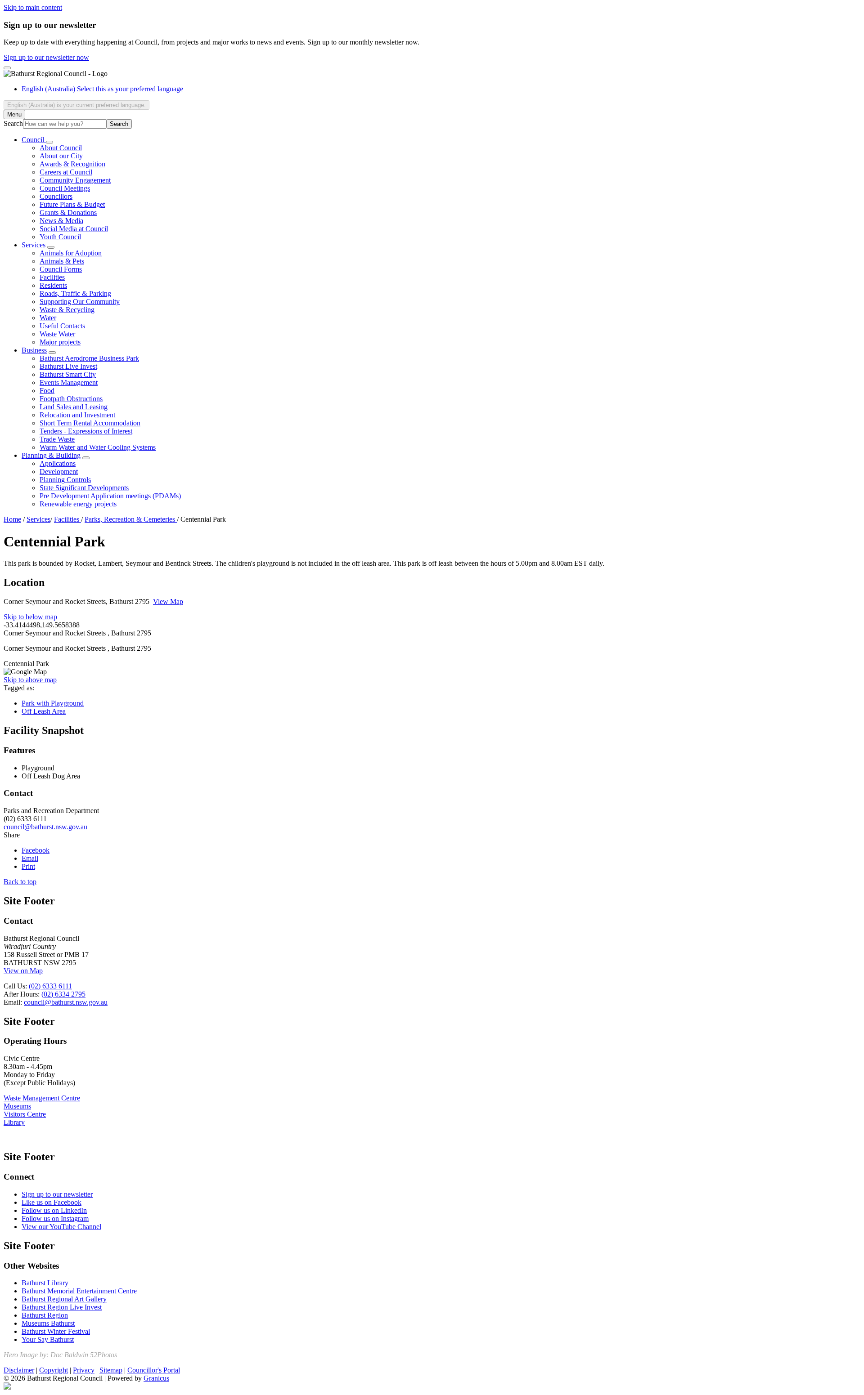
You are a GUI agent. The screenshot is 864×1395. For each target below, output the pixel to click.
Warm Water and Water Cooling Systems (98, 447)
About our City (61, 156)
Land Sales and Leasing (74, 407)
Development (59, 471)
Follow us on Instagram (55, 1218)
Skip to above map (30, 680)
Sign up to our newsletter (57, 1194)
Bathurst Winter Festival (56, 1331)
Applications (58, 463)
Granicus (156, 1378)
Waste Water (57, 334)
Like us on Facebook (51, 1202)
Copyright (53, 1370)
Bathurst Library (45, 1283)
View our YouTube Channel (61, 1226)
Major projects (60, 342)
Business (34, 350)
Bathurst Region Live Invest (62, 1307)
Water (48, 318)
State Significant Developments (84, 488)
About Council (61, 148)
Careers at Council (66, 172)
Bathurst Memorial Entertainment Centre (79, 1291)
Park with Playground (53, 703)
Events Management (69, 382)
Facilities (52, 277)
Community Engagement (75, 180)
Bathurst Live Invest (68, 366)
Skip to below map (30, 617)
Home (12, 519)
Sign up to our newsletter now (46, 57)
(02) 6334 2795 (63, 994)
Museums (17, 1106)
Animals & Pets (62, 261)
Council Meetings (65, 188)
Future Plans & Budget (72, 204)
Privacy (83, 1370)
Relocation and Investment (77, 415)
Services (33, 245)
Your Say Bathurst (48, 1339)
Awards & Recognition (72, 164)
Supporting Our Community (80, 301)
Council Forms (61, 269)
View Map (168, 601)
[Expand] (49, 142)
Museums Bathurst (48, 1323)
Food (47, 390)
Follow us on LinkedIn (54, 1210)
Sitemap (110, 1370)
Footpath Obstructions (71, 398)
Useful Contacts (62, 326)
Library (14, 1122)
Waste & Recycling (67, 309)
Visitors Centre (25, 1114)
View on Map (23, 971)
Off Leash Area (44, 711)
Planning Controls (65, 479)
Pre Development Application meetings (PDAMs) (110, 496)
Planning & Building (51, 455)
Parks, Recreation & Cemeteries (131, 519)
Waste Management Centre (42, 1098)
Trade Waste (57, 439)
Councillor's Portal (153, 1370)
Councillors (56, 196)
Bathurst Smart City (68, 374)
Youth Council (60, 237)
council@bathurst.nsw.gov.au (45, 827)
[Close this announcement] (7, 68)
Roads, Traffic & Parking (75, 293)
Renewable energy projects (78, 504)
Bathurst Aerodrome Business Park (89, 358)
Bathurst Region (45, 1315)
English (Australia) (102, 89)
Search (13, 123)
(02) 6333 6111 (50, 986)
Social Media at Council (74, 228)
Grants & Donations (68, 212)
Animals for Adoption (71, 253)
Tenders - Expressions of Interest (86, 431)
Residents (53, 285)
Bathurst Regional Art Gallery (64, 1299)
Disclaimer (19, 1370)
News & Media (61, 220)
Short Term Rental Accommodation (90, 423)
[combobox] (76, 105)
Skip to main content (33, 7)
